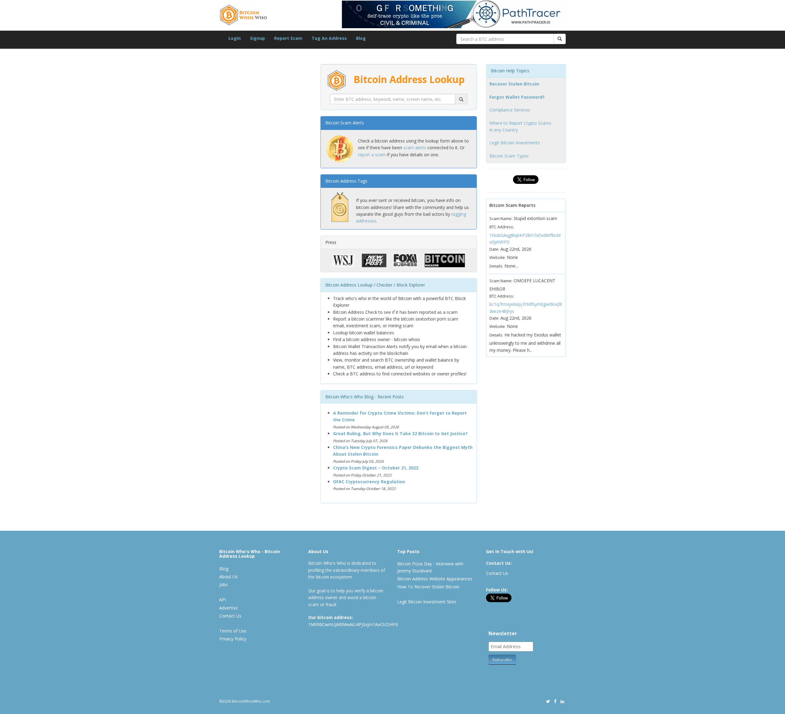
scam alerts (414, 147)
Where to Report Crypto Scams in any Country (520, 126)
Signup (257, 38)
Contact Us (230, 616)
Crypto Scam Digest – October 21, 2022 (375, 468)
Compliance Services (509, 110)
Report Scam (288, 38)
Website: (497, 257)
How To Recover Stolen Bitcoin (428, 587)
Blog (361, 38)
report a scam (372, 155)
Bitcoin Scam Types (509, 156)
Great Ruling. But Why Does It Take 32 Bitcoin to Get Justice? (400, 433)
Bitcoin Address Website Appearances (434, 579)
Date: (494, 249)
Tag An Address (329, 38)
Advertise (228, 608)
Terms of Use (233, 631)
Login (234, 38)
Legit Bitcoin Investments (514, 143)
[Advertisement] (265, 355)
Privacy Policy (232, 639)
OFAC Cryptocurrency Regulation (369, 481)
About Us (228, 576)
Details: (496, 266)
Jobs (223, 584)
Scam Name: (500, 218)
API (222, 599)
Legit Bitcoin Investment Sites (426, 602)
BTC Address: (501, 227)
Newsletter (502, 633)
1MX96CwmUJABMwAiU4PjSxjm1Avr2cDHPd (353, 624)
